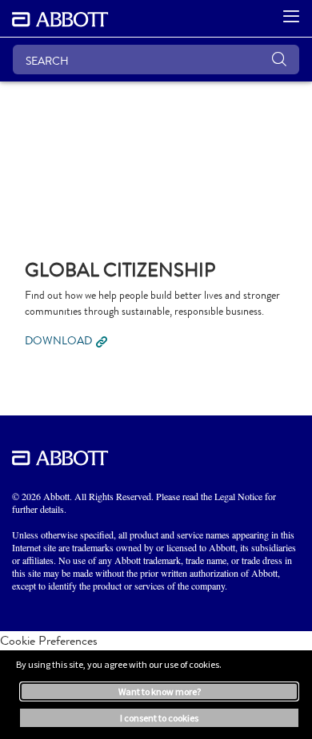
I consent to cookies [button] (159, 718)
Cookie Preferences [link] (49, 640)
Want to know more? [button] (159, 691)
